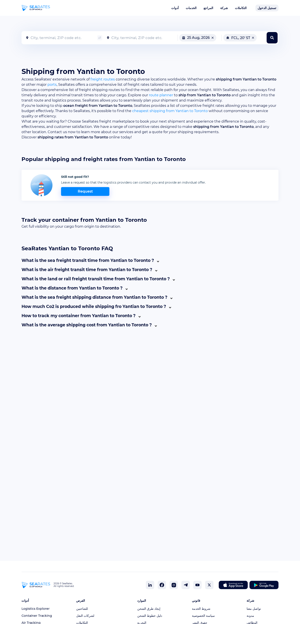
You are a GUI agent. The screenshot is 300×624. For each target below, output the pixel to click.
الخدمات (191, 8)
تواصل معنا (254, 609)
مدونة (250, 616)
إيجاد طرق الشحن (148, 609)
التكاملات (241, 8)
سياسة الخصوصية (203, 616)
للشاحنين (82, 609)
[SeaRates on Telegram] (185, 585)
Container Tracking (37, 616)
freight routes (102, 79)
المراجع (208, 8)
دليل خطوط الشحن (149, 616)
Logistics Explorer (36, 609)
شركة (224, 8)
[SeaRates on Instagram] (174, 585)
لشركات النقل (85, 616)
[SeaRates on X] (209, 585)
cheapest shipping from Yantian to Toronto (170, 111)
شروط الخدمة (201, 609)
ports (52, 84)
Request (85, 191)
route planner (161, 95)
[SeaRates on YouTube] (197, 585)
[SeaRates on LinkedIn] (150, 585)
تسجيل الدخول (267, 8)
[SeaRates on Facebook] (162, 585)
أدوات (175, 8)
